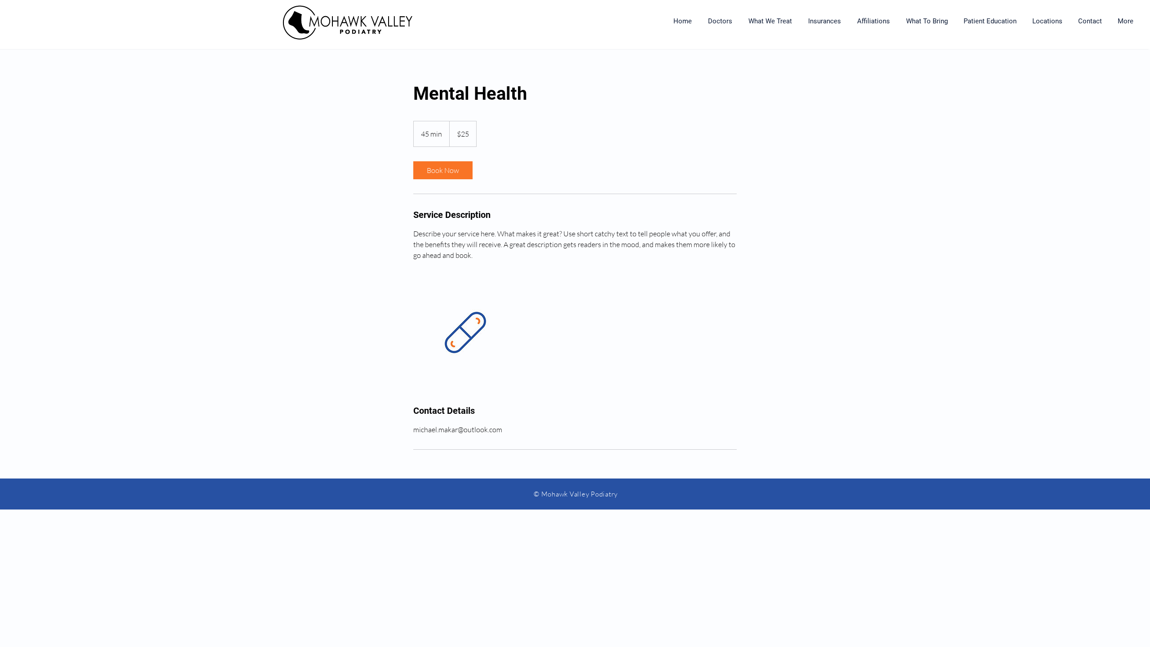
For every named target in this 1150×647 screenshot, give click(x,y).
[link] (443, 170)
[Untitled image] (465, 332)
